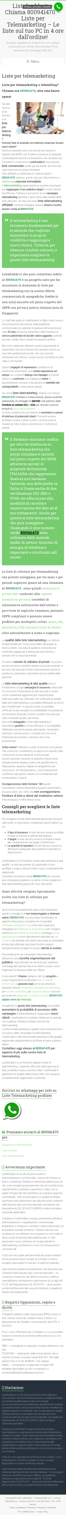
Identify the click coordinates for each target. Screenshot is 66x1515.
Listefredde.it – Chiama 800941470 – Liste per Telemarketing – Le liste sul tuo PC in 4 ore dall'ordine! (33, 21)
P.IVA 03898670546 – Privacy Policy (33, 1512)
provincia (9, 627)
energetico (40, 987)
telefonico (55, 987)
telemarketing (20, 932)
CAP (21, 627)
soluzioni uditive (40, 991)
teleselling (34, 932)
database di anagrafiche (31, 929)
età (60, 622)
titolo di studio (50, 627)
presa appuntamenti (23, 408)
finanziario (27, 987)
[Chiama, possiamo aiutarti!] (58, 6)
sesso (52, 622)
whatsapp (26, 999)
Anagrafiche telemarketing (17, 1144)
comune (31, 627)
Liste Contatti (9, 1150)
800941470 (28, 91)
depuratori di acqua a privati (32, 995)
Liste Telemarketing (13, 1156)
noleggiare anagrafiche (15, 925)
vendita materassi (16, 991)
